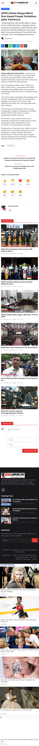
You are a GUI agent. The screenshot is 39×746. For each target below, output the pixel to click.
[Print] (25, 45)
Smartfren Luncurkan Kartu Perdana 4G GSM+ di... (25, 519)
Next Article (18, 164)
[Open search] (36, 3)
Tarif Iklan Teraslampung (23, 559)
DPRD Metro (11, 145)
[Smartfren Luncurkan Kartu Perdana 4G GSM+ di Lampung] (6, 520)
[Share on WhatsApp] (10, 45)
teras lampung (13, 206)
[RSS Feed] (10, 210)
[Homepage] (19, 3)
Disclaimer (33, 557)
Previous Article (20, 156)
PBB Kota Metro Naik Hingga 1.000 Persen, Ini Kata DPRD (19, 316)
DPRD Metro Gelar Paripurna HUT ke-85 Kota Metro (19, 347)
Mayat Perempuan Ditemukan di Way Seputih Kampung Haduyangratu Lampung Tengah (19, 159)
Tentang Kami (6, 555)
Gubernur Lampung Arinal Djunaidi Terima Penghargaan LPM (19, 167)
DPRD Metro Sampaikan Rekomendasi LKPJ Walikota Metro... (16, 250)
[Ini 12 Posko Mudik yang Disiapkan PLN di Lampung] (6, 502)
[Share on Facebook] (2, 45)
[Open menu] (3, 3)
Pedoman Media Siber (21, 557)
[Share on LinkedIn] (14, 45)
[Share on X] (6, 45)
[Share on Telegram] (18, 45)
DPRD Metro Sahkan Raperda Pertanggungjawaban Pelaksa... (12, 412)
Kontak (34, 559)
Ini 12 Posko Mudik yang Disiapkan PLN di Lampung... (25, 500)
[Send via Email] (21, 45)
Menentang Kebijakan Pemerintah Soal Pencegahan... (25, 509)
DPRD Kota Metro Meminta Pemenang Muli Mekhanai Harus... (16, 283)
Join (35, 540)
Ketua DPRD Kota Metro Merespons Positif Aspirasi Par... (19, 379)
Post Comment (28, 451)
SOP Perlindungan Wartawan (28, 555)
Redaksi (15, 555)
